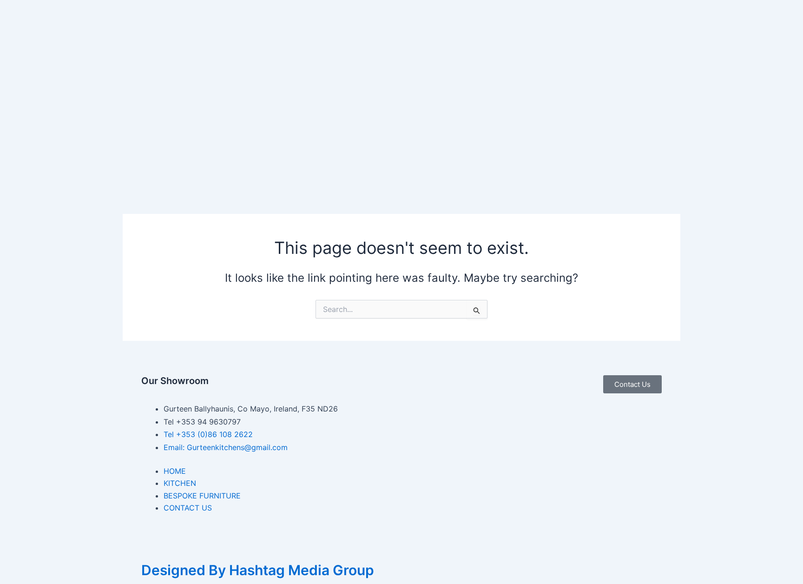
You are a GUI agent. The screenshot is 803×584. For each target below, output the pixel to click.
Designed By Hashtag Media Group (257, 570)
